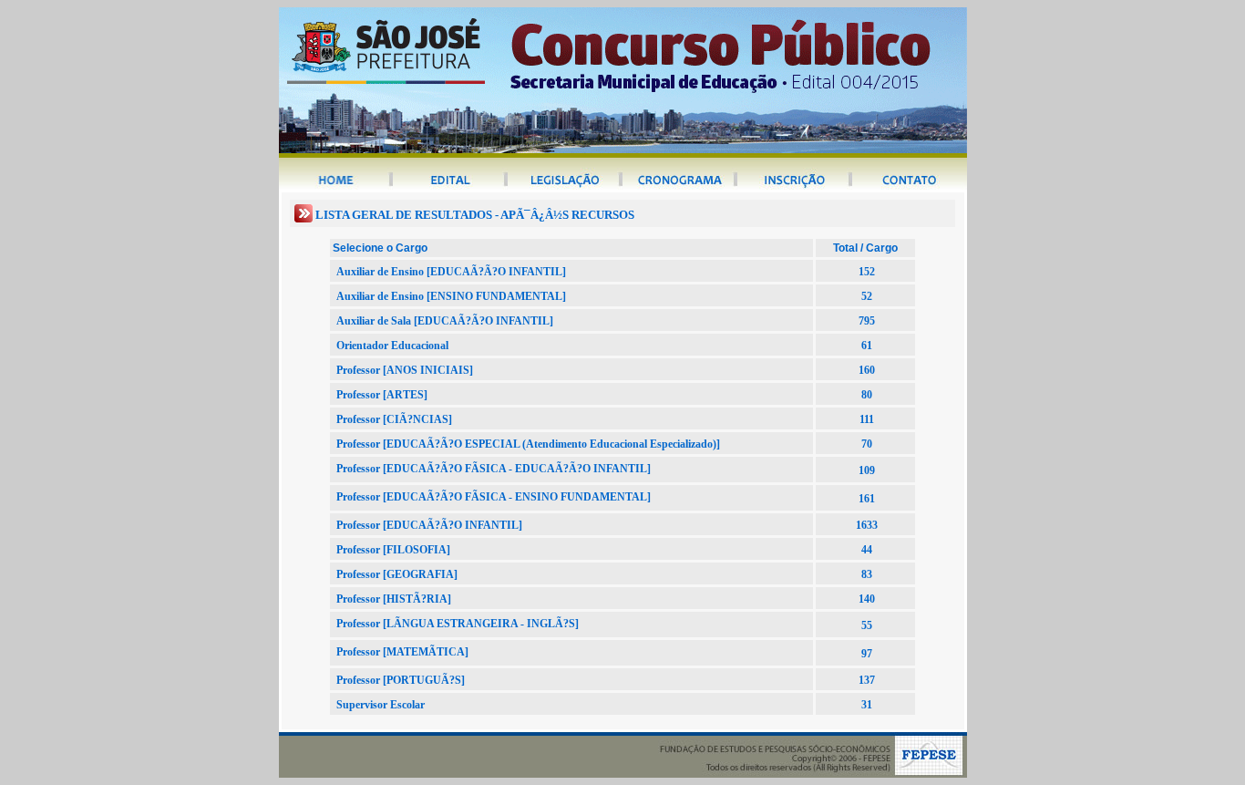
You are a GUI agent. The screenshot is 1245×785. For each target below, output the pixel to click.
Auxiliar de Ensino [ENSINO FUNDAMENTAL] (451, 296)
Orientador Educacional (392, 345)
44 (866, 549)
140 (867, 599)
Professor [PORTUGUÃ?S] (400, 680)
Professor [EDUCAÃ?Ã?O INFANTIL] (429, 525)
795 (867, 321)
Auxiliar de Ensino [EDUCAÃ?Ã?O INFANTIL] (451, 271)
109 (867, 470)
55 (866, 625)
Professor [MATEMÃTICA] (402, 652)
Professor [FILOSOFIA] (393, 549)
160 (867, 370)
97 (866, 653)
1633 (867, 525)
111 (866, 419)
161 (867, 498)
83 (866, 574)
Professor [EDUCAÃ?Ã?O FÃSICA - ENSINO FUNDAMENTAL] (493, 497)
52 (866, 296)
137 (867, 680)
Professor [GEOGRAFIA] (397, 574)
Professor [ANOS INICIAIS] (404, 370)
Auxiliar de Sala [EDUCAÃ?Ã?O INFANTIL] (444, 321)
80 (866, 394)
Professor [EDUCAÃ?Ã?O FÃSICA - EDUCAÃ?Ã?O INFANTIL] (493, 468)
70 (866, 444)
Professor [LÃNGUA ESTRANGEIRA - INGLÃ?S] (457, 623)
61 (866, 345)
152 (867, 271)
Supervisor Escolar (380, 704)
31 (866, 704)
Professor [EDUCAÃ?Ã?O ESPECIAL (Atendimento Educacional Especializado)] (528, 444)
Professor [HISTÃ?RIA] (393, 599)
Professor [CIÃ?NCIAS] (394, 419)
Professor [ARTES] (381, 394)
